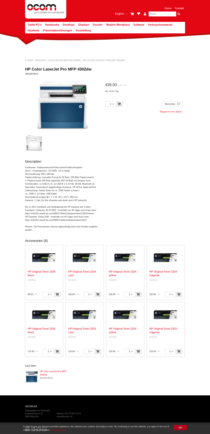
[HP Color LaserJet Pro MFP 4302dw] (31, 376)
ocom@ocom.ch (64, 416)
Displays (83, 24)
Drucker (98, 24)
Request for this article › (171, 111)
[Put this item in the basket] (119, 104)
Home (168, 8)
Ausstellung (83, 30)
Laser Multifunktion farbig (64, 60)
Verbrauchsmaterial (160, 24)
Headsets (33, 30)
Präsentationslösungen (57, 30)
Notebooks (52, 24)
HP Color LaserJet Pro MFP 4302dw (104, 60)
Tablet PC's (35, 24)
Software (138, 24)
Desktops (69, 24)
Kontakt (179, 8)
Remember (170, 104)
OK (180, 427)
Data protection (58, 430)
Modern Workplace (118, 24)
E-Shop (29, 60)
